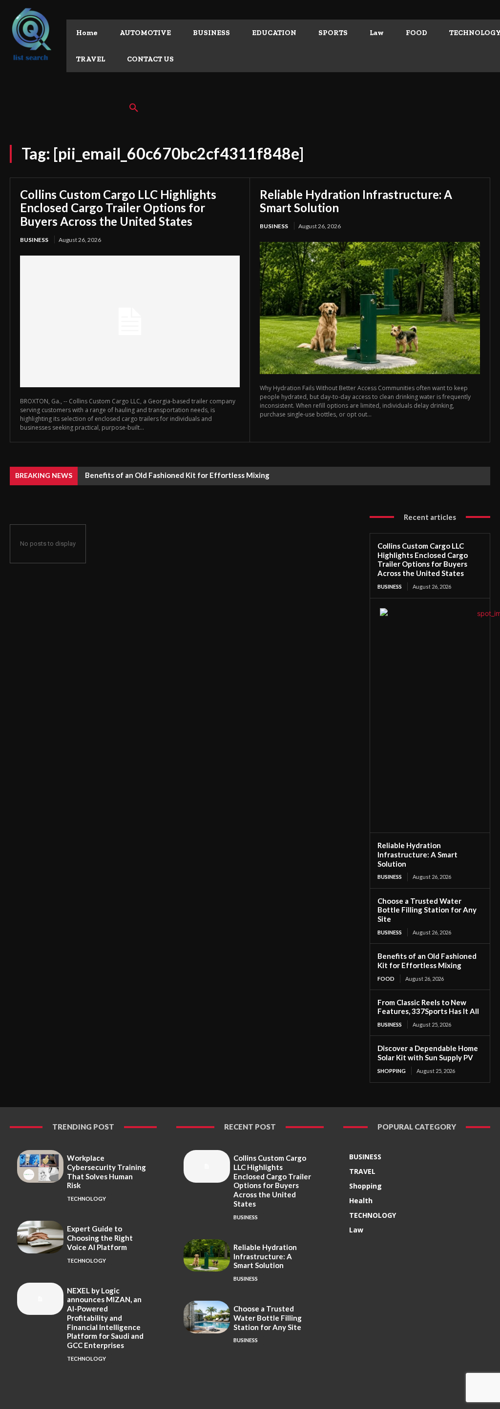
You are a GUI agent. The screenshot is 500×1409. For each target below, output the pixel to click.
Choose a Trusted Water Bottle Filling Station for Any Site (427, 910)
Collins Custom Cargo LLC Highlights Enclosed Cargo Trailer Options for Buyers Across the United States (118, 207)
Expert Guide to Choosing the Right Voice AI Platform (100, 1237)
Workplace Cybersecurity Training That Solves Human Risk (106, 1171)
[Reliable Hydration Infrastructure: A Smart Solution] (370, 308)
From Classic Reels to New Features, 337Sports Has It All (428, 1007)
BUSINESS (34, 239)
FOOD (386, 978)
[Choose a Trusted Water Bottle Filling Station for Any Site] (207, 1317)
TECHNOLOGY (86, 1198)
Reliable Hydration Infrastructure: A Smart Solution (356, 201)
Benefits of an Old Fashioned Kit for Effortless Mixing (177, 475)
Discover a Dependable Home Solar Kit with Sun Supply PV (427, 1053)
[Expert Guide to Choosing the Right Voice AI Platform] (40, 1237)
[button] (134, 108)
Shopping (391, 1071)
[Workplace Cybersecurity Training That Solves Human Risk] (40, 1166)
